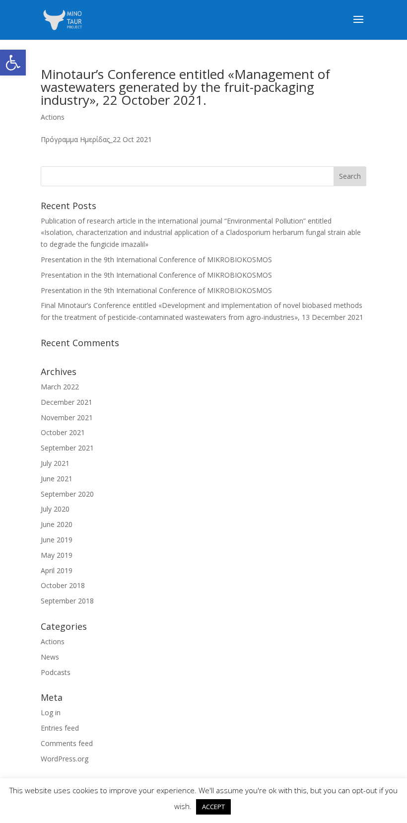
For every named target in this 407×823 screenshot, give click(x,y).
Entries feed (60, 728)
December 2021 (66, 402)
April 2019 (56, 570)
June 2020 (56, 524)
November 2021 (67, 417)
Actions (53, 117)
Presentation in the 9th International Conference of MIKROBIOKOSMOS (156, 259)
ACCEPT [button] (213, 806)
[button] (13, 62)
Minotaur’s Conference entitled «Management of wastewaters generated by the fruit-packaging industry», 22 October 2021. (185, 87)
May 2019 (56, 555)
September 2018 (67, 600)
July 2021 (55, 463)
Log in (51, 712)
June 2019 (56, 539)
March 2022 (60, 386)
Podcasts (55, 672)
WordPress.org (64, 758)
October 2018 (63, 585)
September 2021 (67, 447)
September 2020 (67, 494)
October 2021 (63, 432)
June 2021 (56, 478)
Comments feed (67, 743)
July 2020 (55, 509)
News (50, 657)
